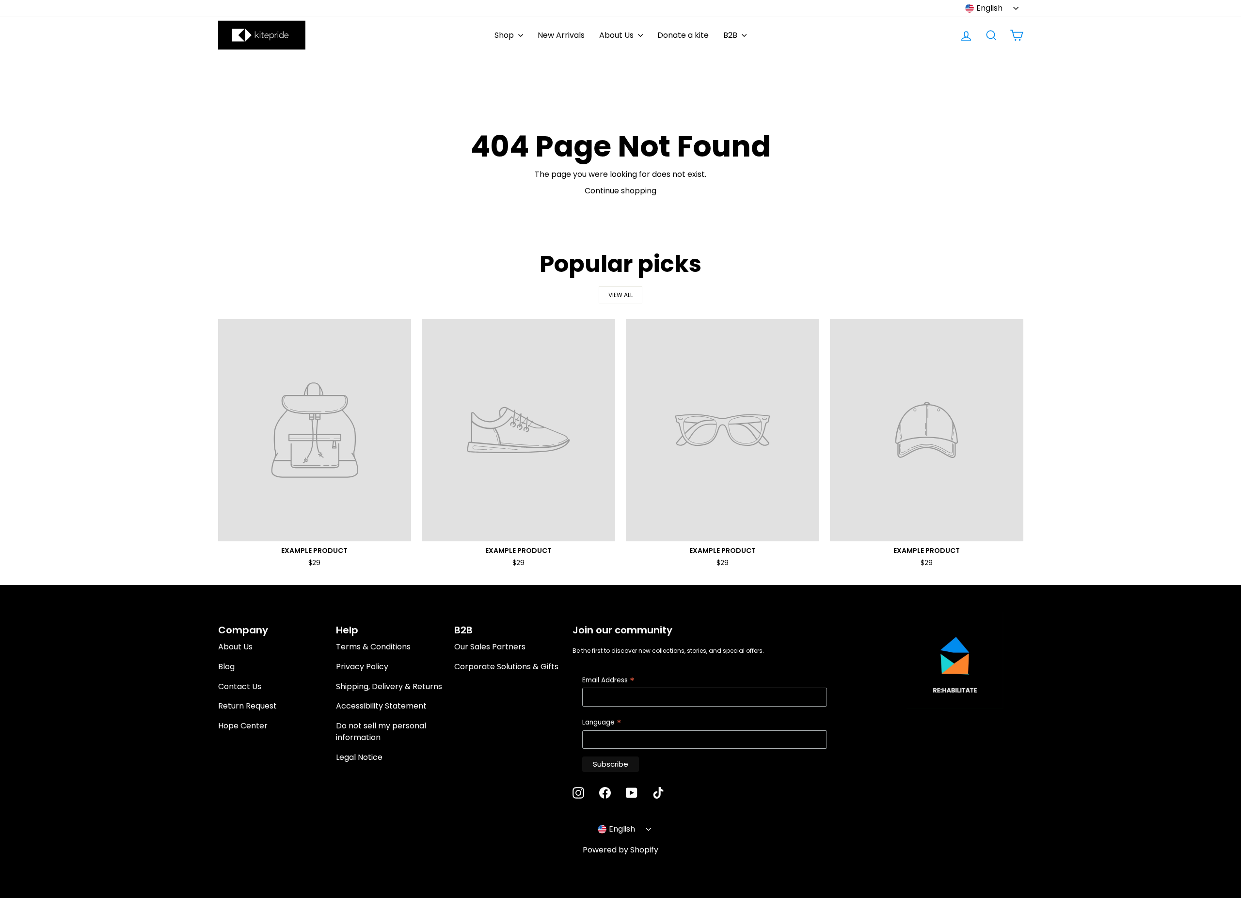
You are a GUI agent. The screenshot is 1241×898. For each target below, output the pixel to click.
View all (620, 295)
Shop (505, 35)
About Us (617, 35)
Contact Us (239, 686)
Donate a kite (683, 35)
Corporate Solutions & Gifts (506, 666)
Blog (226, 666)
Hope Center (243, 725)
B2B (731, 35)
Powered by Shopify (620, 849)
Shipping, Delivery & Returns (389, 686)
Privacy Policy (362, 666)
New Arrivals (561, 35)
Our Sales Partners (489, 646)
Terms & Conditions (373, 646)
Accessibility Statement (381, 705)
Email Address (608, 681)
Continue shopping (620, 190)
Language (601, 723)
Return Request (247, 705)
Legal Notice (359, 757)
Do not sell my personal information (381, 731)
